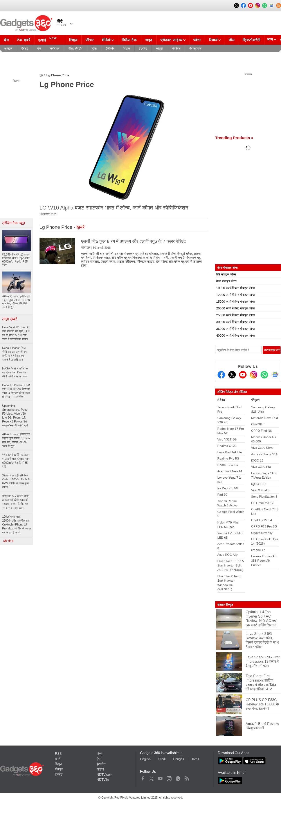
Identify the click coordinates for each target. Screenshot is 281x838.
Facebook (143, 777)
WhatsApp (178, 777)
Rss (186, 777)
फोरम (197, 40)
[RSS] (278, 5)
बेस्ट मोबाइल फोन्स (226, 281)
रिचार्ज (213, 40)
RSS (58, 753)
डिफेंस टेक (129, 40)
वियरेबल (176, 48)
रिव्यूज (73, 40)
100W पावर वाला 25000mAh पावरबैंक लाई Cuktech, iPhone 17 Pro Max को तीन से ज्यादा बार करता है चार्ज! (16, 524)
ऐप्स (39, 48)
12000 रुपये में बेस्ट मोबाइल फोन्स (235, 294)
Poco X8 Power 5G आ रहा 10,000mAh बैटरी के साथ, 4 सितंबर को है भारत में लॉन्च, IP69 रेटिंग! (16, 391)
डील (231, 40)
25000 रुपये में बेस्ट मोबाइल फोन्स (235, 315)
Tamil (195, 759)
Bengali (178, 759)
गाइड (148, 40)
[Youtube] (243, 374)
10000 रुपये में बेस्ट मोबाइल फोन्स (235, 288)
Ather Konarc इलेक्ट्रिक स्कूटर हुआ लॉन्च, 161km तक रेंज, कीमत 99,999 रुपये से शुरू (16, 440)
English (145, 759)
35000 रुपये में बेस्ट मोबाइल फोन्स (235, 328)
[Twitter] (232, 374)
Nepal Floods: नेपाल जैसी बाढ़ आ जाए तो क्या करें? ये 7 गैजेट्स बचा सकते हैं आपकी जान (14, 353)
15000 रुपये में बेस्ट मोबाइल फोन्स (235, 301)
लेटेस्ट (221, 399)
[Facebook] (221, 374)
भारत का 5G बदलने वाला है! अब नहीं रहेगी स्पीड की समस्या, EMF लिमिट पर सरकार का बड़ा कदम (15, 502)
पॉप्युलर (255, 399)
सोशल (159, 48)
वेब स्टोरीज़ (195, 48)
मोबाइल (8, 48)
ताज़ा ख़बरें (9, 319)
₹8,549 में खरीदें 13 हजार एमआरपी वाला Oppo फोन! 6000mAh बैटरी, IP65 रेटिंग (16, 460)
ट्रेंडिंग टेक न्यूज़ (13, 223)
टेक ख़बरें (23, 40)
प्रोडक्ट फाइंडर (171, 40)
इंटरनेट (143, 48)
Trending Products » (234, 138)
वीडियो (106, 40)
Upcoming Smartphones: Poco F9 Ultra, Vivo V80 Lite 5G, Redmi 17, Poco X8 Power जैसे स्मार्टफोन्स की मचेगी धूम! (15, 415)
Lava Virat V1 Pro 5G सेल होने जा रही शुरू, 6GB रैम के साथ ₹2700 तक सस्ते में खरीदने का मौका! (16, 333)
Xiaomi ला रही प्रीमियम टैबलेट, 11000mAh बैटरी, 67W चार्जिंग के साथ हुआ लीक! (16, 481)
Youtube (160, 777)
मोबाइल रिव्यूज (225, 604)
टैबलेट (24, 48)
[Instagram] (253, 374)
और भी (7, 541)
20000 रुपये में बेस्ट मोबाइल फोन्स (235, 308)
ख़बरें (58, 758)
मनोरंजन (54, 48)
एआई (47, 39)
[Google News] (275, 374)
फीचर (90, 40)
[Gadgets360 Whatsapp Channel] (264, 374)
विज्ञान (126, 48)
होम (6, 40)
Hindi (162, 759)
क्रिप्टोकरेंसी (252, 40)
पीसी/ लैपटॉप (75, 48)
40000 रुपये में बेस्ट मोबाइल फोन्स (235, 335)
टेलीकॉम (110, 48)
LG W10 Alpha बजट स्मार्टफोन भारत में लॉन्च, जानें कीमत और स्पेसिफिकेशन (114, 208)
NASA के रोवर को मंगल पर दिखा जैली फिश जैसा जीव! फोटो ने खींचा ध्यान (15, 372)
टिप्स (94, 48)
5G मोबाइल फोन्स (226, 274)
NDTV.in (103, 779)
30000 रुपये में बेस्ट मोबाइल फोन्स (235, 322)
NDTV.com (105, 774)
